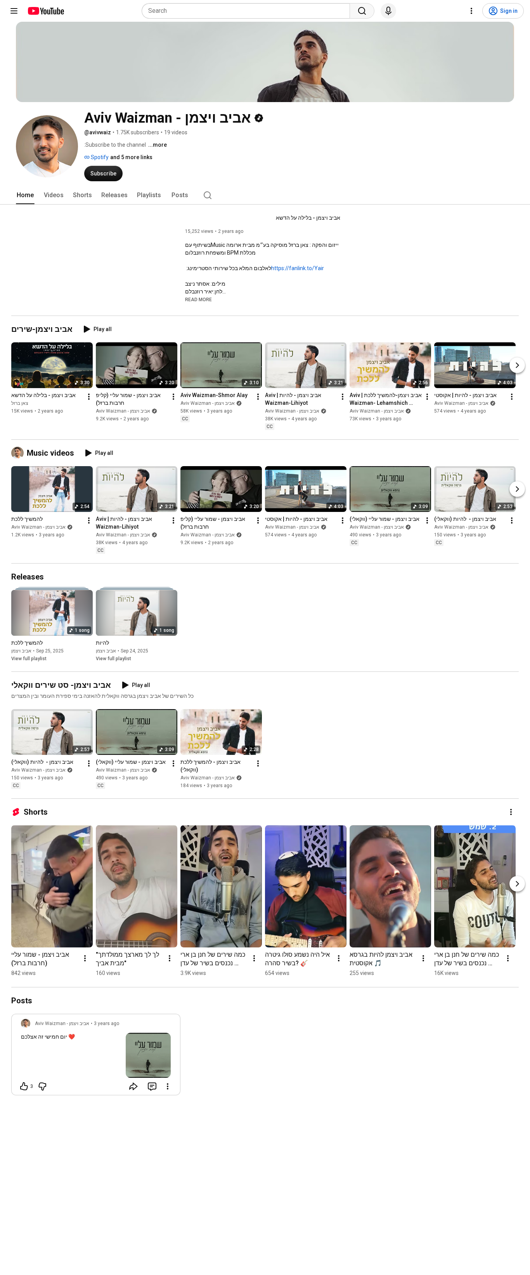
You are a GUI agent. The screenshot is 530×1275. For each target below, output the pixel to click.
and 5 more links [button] (131, 157)
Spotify (99, 157)
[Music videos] (19, 453)
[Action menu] (167, 1086)
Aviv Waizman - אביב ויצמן (123, 411)
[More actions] (89, 396)
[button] (198, 299)
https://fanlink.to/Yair (297, 268)
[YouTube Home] (45, 11)
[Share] (133, 1086)
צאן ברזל (19, 403)
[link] (96, 1057)
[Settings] (471, 11)
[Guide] (14, 11)
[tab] (25, 195)
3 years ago (106, 1023)
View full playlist (29, 658)
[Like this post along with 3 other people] (24, 1086)
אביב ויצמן (21, 651)
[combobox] (248, 11)
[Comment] (152, 1086)
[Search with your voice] (388, 11)
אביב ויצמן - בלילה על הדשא (308, 218)
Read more (198, 299)
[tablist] (265, 195)
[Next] (517, 365)
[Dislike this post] (42, 1086)
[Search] (362, 11)
